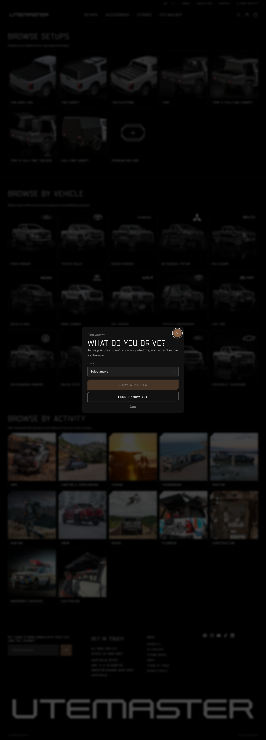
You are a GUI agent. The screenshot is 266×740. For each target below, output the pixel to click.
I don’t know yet (133, 396)
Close (133, 406)
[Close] (177, 333)
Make (91, 363)
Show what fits (133, 384)
